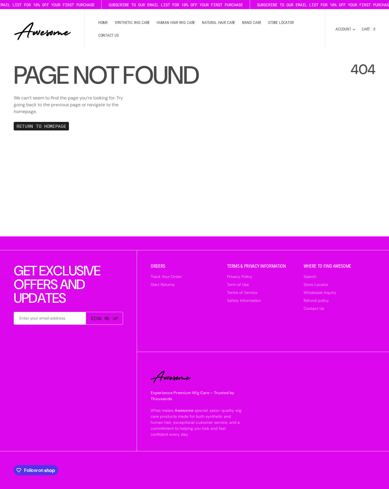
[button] (345, 29)
